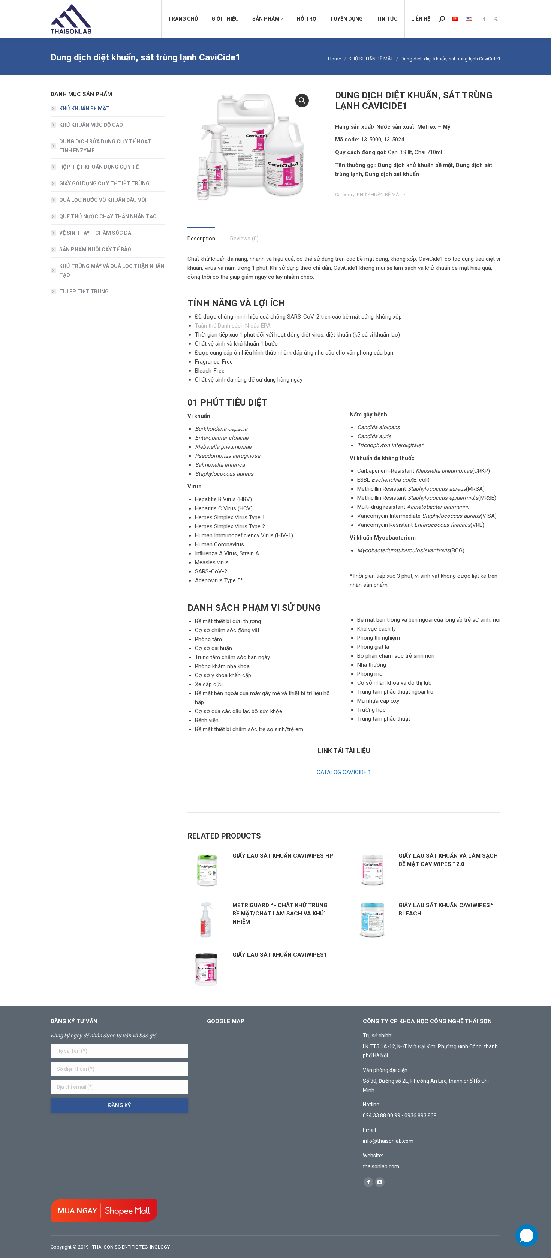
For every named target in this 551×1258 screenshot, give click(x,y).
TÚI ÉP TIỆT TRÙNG (84, 292)
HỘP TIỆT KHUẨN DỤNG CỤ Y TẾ (99, 167)
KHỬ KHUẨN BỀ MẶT (379, 194)
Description (201, 238)
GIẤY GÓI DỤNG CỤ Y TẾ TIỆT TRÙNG (104, 183)
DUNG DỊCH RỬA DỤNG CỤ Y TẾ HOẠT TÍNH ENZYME (105, 145)
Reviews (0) (244, 238)
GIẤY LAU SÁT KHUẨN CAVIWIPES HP (282, 855)
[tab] (201, 235)
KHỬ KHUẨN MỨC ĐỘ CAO (91, 125)
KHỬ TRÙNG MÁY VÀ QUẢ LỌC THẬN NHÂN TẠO (111, 270)
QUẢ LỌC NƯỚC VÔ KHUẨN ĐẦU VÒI (103, 200)
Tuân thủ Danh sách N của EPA (233, 325)
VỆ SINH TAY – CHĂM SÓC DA (95, 233)
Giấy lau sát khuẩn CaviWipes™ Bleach (445, 909)
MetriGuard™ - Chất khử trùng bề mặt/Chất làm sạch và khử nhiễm (280, 913)
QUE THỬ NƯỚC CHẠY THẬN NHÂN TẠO (108, 216)
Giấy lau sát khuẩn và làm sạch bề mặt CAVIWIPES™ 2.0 (448, 859)
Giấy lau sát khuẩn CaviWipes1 (279, 954)
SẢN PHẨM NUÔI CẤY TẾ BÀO (95, 249)
